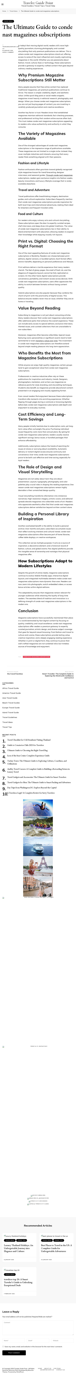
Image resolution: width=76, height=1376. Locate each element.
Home (40, 1368)
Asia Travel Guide (9, 698)
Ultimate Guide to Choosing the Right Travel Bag (27, 750)
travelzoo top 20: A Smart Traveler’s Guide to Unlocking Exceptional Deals (18, 1282)
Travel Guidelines (9, 717)
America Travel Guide (11, 693)
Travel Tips (7, 727)
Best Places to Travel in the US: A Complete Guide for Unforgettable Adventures (56, 1248)
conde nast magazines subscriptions (36, 656)
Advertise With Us (47, 1370)
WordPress (20, 1372)
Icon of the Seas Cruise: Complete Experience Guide (28, 755)
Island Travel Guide (10, 712)
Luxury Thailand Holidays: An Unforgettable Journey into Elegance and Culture (18, 1248)
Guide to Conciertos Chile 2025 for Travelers (25, 745)
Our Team (57, 1368)
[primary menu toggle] (2, 4)
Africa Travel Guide (10, 688)
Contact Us (60, 1370)
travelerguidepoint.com (8, 46)
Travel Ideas (8, 21)
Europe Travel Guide (11, 707)
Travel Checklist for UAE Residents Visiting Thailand (28, 740)
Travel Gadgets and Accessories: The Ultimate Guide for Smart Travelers (36, 777)
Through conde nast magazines (59, 175)
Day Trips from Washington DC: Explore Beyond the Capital (32, 787)
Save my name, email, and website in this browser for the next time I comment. (33, 1347)
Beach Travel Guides (11, 703)
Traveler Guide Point (38, 3)
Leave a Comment (8, 52)
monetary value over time (47, 341)
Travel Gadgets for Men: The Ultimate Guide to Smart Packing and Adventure (39, 782)
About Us (47, 1368)
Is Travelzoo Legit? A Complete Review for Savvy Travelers (31, 793)
